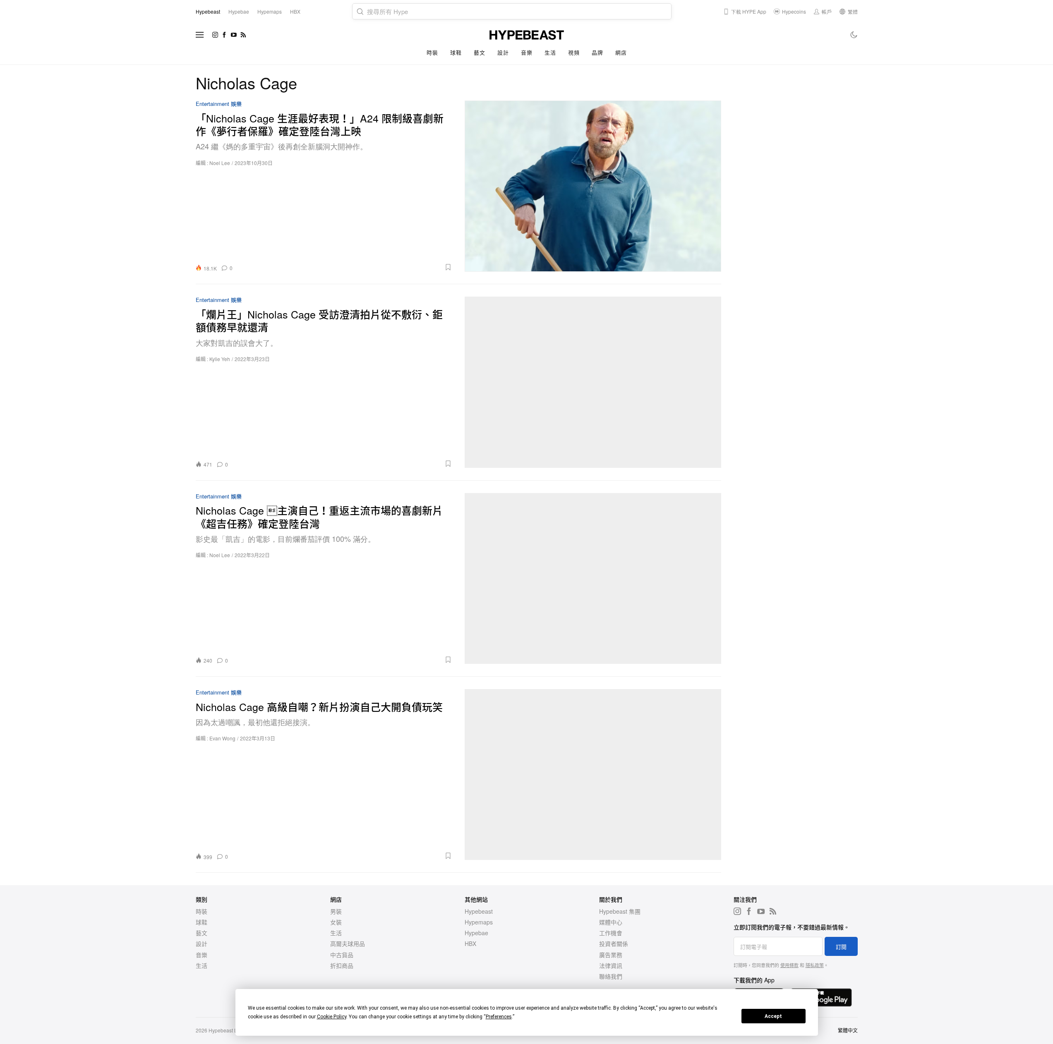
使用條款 (789, 965)
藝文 (479, 52)
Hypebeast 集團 (619, 911)
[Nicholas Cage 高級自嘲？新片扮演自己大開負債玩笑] (593, 774)
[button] (345, 267)
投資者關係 (613, 943)
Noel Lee (219, 162)
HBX (470, 943)
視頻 (573, 52)
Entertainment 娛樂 (219, 104)
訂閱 (841, 947)
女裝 (336, 922)
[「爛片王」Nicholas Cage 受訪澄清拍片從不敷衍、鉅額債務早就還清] (593, 382)
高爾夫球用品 (347, 943)
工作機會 (610, 933)
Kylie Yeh (219, 358)
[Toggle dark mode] (854, 35)
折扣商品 (341, 965)
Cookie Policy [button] (331, 1017)
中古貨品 (341, 955)
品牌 (597, 52)
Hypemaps (479, 922)
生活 (550, 52)
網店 (620, 52)
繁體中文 (848, 1030)
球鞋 (455, 52)
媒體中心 (610, 922)
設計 (503, 52)
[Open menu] (200, 35)
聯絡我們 (610, 976)
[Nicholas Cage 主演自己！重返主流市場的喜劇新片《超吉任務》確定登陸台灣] (593, 578)
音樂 (526, 52)
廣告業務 (610, 955)
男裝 (336, 911)
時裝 (432, 52)
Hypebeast (479, 911)
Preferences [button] (499, 1017)
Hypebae (476, 933)
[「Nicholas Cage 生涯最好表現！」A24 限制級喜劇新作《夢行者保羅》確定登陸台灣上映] (593, 186)
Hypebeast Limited (230, 1030)
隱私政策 (815, 965)
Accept (773, 1016)
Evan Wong (222, 738)
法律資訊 (610, 965)
